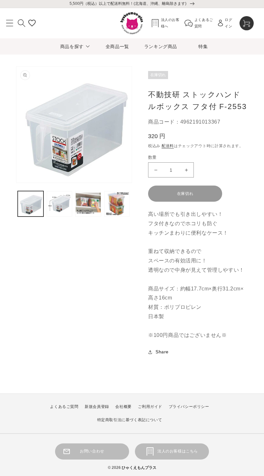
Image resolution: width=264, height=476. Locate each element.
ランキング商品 (160, 46)
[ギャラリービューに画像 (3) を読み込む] (88, 204)
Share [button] (162, 351)
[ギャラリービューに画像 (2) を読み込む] (59, 204)
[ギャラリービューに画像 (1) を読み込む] (30, 204)
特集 (203, 46)
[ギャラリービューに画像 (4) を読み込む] (117, 204)
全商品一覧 (117, 46)
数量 (152, 157)
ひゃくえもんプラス (139, 467)
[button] (10, 23)
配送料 (168, 146)
